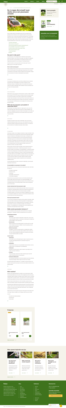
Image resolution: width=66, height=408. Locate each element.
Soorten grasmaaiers (12, 51)
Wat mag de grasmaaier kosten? (14, 49)
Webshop (43, 1)
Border (36, 390)
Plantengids (22, 396)
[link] (13, 325)
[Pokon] (6, 3)
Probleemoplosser (38, 393)
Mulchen (10, 52)
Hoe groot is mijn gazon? (13, 42)
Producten (26, 1)
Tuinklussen (32, 1)
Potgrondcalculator (23, 394)
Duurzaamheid (22, 389)
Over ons (61, 3)
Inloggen (59, 1)
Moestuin (36, 386)
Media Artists (17, 406)
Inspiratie (37, 1)
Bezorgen (36, 399)
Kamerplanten (37, 392)
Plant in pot (37, 389)
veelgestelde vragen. (56, 386)
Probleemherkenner (23, 397)
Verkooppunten (56, 3)
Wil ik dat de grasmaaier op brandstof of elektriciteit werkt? (18, 45)
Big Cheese (23, 406)
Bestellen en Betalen (38, 394)
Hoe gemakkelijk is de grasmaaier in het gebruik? (17, 46)
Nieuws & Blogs (22, 390)
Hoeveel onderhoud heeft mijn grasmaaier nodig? (17, 48)
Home (21, 386)
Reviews (36, 400)
